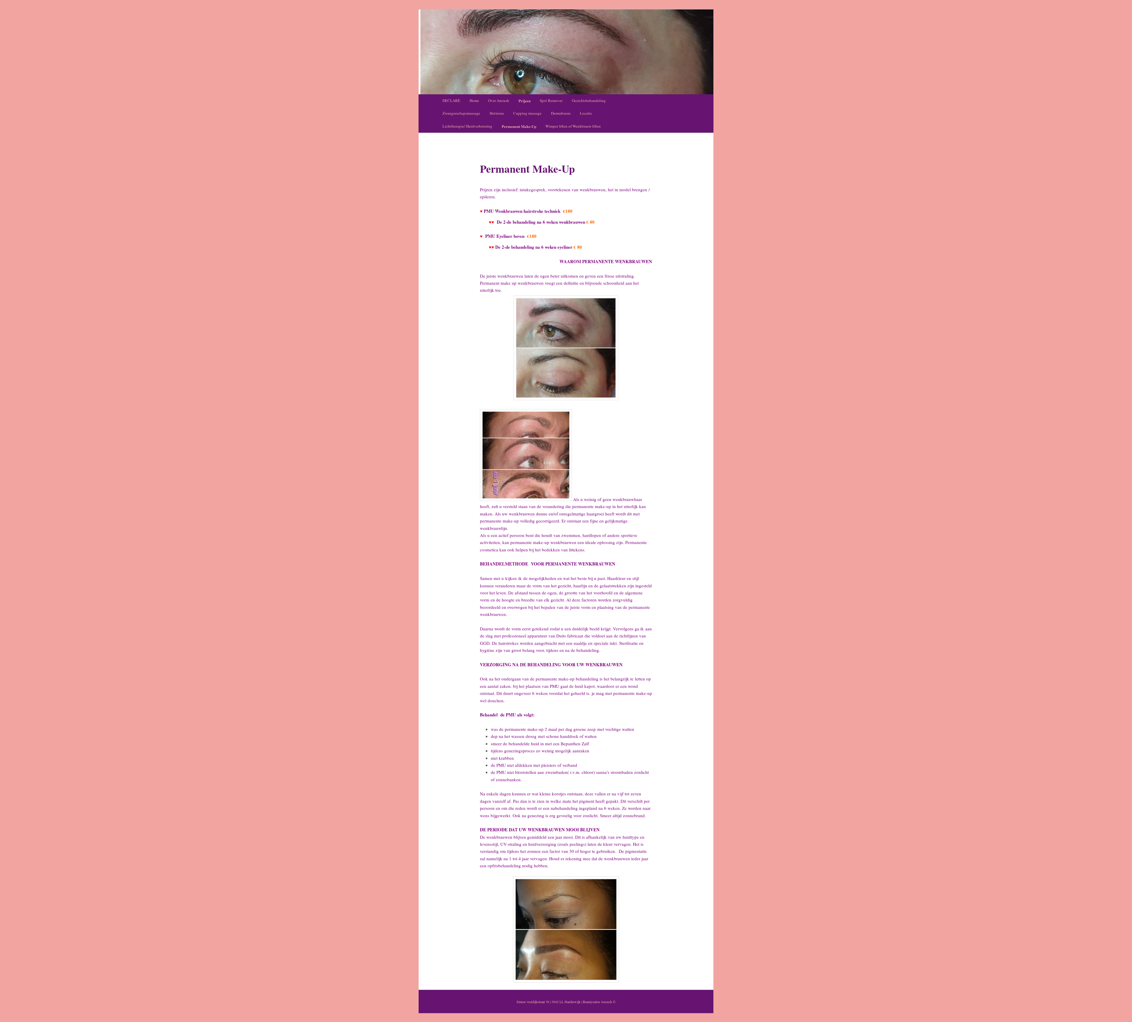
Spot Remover (551, 100)
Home (474, 100)
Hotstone (497, 113)
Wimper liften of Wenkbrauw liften (573, 126)
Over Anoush (498, 100)
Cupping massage (527, 113)
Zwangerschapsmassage (461, 113)
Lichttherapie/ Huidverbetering (467, 126)
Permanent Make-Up (519, 126)
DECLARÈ (451, 100)
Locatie (586, 113)
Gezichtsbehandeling (589, 100)
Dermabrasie (561, 113)
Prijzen (525, 100)
